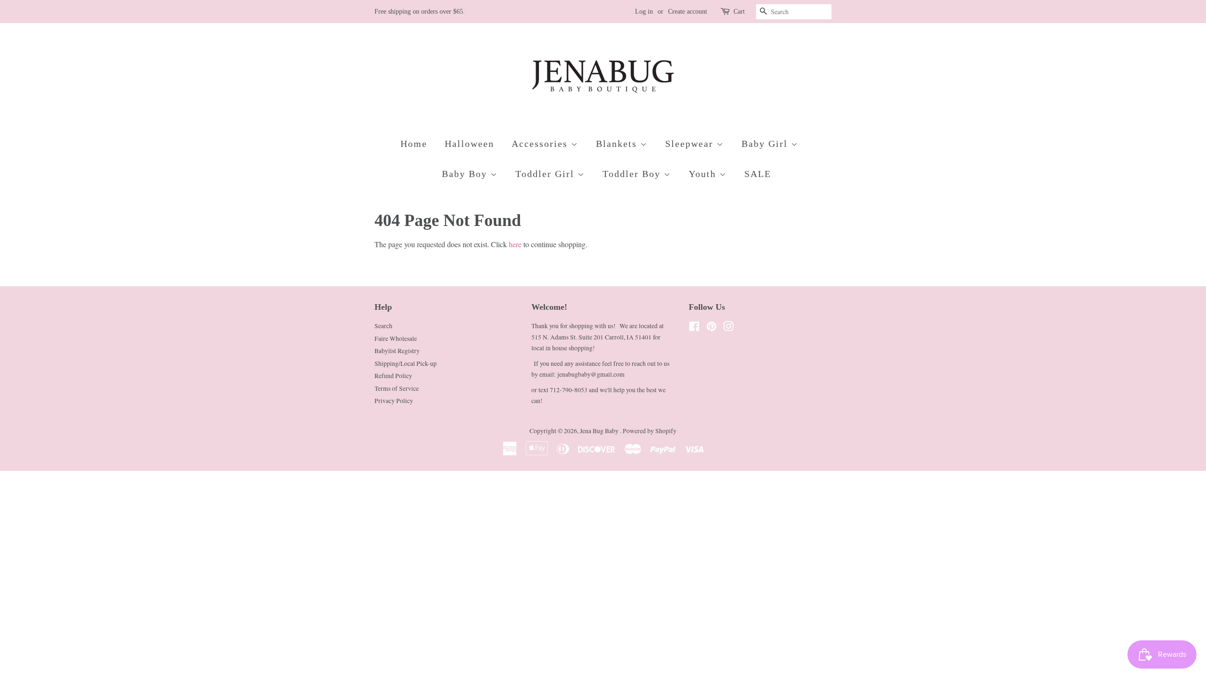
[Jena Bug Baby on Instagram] (728, 328)
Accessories (541, 143)
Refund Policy (393, 375)
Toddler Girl (546, 174)
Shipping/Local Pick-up (406, 363)
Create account (687, 11)
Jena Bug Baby (600, 431)
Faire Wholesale (396, 338)
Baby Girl (766, 143)
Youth (704, 174)
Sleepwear (691, 143)
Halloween (469, 143)
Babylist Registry (397, 351)
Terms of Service (397, 388)
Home (413, 143)
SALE (757, 174)
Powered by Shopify (649, 431)
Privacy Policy (394, 400)
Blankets (618, 143)
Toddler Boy (633, 174)
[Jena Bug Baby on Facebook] (694, 328)
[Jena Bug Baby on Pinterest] (711, 328)
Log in (644, 11)
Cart (739, 11)
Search (383, 326)
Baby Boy (466, 174)
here (515, 244)
